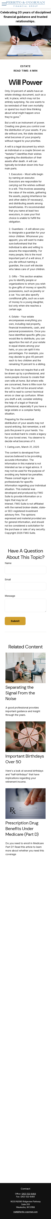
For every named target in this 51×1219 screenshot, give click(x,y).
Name (8, 563)
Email (8, 579)
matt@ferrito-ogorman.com (25, 1212)
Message (10, 595)
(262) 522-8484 (28, 1194)
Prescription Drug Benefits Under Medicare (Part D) (22, 828)
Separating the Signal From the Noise (20, 692)
